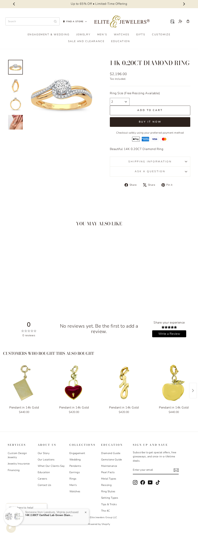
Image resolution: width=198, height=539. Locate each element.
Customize (161, 34)
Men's (102, 34)
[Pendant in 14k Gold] (24, 383)
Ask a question (150, 171)
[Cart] (188, 21)
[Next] (184, 4)
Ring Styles (108, 491)
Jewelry (83, 34)
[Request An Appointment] (172, 21)
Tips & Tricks (109, 504)
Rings (73, 479)
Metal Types (108, 479)
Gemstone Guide (111, 459)
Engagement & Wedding (49, 34)
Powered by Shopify (99, 524)
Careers (42, 479)
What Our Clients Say (51, 466)
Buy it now (150, 122)
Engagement (77, 453)
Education (120, 41)
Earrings (74, 472)
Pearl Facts (108, 472)
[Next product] (193, 390)
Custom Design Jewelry (17, 455)
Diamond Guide (110, 453)
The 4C (105, 511)
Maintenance (109, 466)
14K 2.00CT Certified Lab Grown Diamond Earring (49, 515)
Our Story (44, 453)
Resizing (106, 485)
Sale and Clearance (86, 41)
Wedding (75, 459)
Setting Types (109, 498)
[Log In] (180, 21)
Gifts (140, 34)
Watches (121, 34)
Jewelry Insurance (19, 463)
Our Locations (46, 459)
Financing (14, 470)
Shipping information (150, 161)
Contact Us (44, 485)
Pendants (75, 466)
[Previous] (14, 4)
